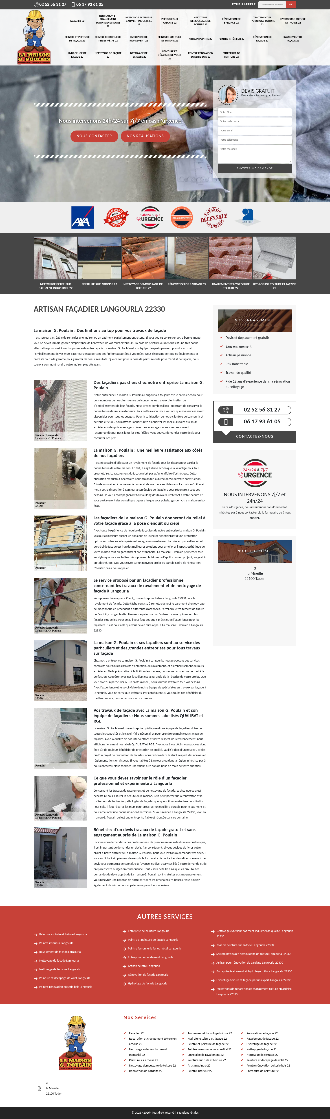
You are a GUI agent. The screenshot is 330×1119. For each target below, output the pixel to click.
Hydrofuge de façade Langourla (147, 983)
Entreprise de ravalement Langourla (150, 957)
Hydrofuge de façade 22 (77, 55)
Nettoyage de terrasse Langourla (60, 969)
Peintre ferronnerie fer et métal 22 (108, 39)
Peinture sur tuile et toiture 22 (169, 39)
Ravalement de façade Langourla (60, 952)
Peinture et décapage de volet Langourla (64, 978)
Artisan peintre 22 (200, 39)
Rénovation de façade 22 (262, 39)
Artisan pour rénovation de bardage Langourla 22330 (249, 962)
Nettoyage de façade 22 (108, 55)
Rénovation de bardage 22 (231, 21)
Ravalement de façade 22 (293, 39)
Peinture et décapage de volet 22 (169, 55)
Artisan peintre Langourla (144, 966)
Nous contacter (94, 136)
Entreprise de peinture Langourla (148, 931)
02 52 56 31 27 (52, 4)
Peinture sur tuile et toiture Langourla (63, 934)
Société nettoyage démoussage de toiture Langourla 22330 (253, 954)
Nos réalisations (145, 136)
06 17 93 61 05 (89, 4)
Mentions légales (187, 1113)
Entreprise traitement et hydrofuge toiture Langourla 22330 (254, 971)
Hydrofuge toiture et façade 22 (293, 21)
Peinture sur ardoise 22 (169, 21)
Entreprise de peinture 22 (231, 55)
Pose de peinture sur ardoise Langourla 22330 (245, 945)
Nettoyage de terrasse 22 (138, 55)
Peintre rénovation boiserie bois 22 (200, 55)
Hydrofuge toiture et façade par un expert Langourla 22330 (253, 980)
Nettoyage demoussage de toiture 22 (200, 21)
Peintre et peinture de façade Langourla (153, 940)
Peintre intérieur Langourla (56, 943)
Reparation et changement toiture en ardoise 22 (108, 21)
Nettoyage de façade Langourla (59, 960)
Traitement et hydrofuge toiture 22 (262, 21)
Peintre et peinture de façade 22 (77, 39)
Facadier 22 (77, 21)
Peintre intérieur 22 (231, 39)
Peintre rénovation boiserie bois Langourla (65, 987)
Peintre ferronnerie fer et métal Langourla (154, 948)
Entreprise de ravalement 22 (139, 39)
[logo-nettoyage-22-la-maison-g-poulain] (33, 37)
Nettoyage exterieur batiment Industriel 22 (138, 21)
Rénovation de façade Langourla (148, 975)
